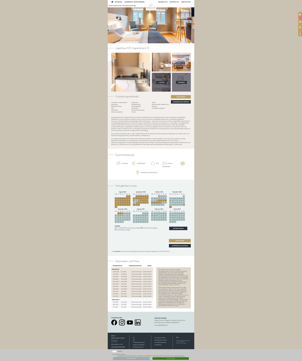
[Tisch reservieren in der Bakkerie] (300, 27)
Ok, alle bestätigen (170, 358)
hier (135, 5)
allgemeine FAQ (161, 325)
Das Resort (118, 2)
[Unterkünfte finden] (300, 22)
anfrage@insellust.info (117, 344)
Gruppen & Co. (174, 2)
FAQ (134, 337)
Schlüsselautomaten (160, 337)
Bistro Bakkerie (139, 2)
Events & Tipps (186, 2)
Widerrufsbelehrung (138, 347)
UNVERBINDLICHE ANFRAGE (181, 102)
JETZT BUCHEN (181, 97)
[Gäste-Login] (300, 14)
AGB (134, 340)
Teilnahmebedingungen (160, 342)
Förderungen (158, 344)
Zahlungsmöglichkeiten (161, 340)
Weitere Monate (178, 228)
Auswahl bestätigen (131, 358)
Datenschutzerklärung (139, 344)
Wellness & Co (163, 2)
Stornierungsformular (139, 342)
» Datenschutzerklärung (179, 356)
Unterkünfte (128, 2)
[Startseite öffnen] (151, 5)
